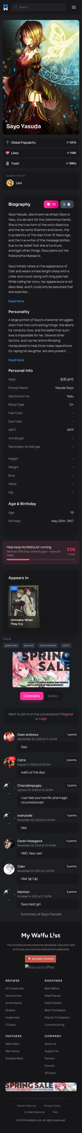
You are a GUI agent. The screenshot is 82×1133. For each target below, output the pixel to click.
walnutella (24, 815)
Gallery (53, 696)
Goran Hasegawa (29, 841)
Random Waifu (14, 1058)
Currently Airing (54, 1025)
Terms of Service (26, 1105)
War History (12, 1051)
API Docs (50, 1073)
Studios (10, 1010)
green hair (11, 645)
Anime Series (13, 1003)
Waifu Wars (12, 1044)
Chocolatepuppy (29, 785)
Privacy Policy (52, 1105)
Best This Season (55, 1010)
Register (67, 714)
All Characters (14, 988)
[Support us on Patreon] (41, 959)
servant (28, 645)
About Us (50, 1044)
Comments (32, 696)
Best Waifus (52, 988)
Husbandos (12, 1017)
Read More (16, 301)
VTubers (10, 1025)
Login (43, 718)
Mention (23, 892)
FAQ (55, 1112)
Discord (49, 1066)
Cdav (21, 866)
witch (65, 645)
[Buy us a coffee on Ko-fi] (41, 968)
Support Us (51, 1051)
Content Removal (34, 1112)
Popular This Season (57, 1017)
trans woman (48, 645)
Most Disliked (53, 1003)
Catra (21, 760)
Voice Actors (13, 996)
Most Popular (53, 996)
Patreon (50, 1058)
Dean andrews (27, 734)
